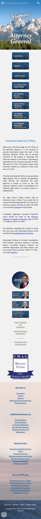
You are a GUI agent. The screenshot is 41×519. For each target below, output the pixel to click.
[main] (20, 196)
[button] (2, 3)
